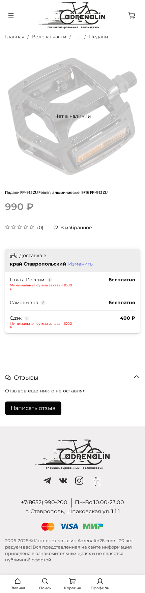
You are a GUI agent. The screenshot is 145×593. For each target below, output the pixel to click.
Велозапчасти (49, 37)
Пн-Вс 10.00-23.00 (99, 502)
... (77, 36)
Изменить (80, 264)
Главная (14, 37)
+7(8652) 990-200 (44, 502)
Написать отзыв (33, 408)
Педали (98, 37)
